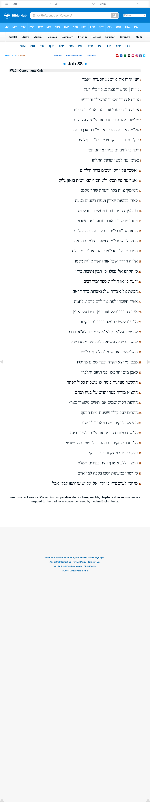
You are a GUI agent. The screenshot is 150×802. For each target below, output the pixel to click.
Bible (7, 56)
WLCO (14, 56)
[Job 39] (145, 370)
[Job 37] (4, 370)
